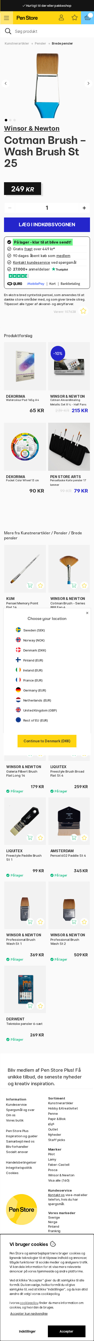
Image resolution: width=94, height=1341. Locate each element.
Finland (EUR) (33, 660)
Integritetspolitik (19, 1168)
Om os (11, 1115)
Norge (52, 1222)
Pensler (40, 43)
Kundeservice (16, 1104)
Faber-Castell (58, 1165)
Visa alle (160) (59, 1180)
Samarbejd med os (20, 1141)
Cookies (12, 1173)
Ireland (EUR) (33, 670)
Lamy (52, 1159)
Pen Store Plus (17, 1131)
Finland (53, 1226)
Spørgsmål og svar (20, 1110)
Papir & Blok (57, 1119)
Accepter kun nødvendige (29, 1313)
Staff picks (56, 1140)
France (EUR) (33, 680)
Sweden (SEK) (34, 630)
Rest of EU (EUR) (35, 720)
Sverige (54, 1217)
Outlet (53, 1129)
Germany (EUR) (34, 690)
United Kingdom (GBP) (40, 710)
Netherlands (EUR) (37, 700)
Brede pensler (62, 43)
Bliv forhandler (17, 1147)
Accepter (66, 1331)
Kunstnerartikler (17, 43)
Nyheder (54, 1135)
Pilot (51, 1154)
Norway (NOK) (34, 640)
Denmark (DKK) (34, 650)
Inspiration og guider (22, 1136)
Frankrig (54, 1231)
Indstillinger (27, 1331)
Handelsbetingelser (21, 1162)
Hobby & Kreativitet (63, 1108)
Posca (52, 1170)
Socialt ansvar (17, 1152)
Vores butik (14, 1120)
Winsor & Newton (32, 128)
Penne (53, 1113)
